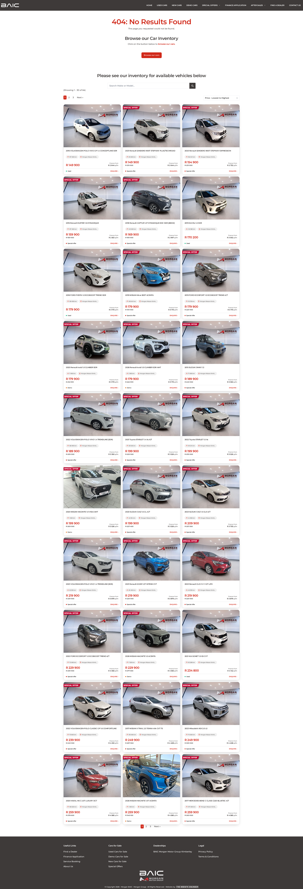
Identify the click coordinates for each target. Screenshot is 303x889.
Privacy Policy (205, 851)
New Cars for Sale (117, 861)
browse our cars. (166, 44)
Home (149, 5)
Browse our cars (151, 55)
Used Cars (162, 5)
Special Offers (210, 5)
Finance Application (235, 5)
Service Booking (71, 861)
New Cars (177, 5)
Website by (182, 887)
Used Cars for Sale (117, 851)
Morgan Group (140, 887)
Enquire (114, 171)
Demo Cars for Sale (118, 856)
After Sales (257, 5)
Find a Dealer (277, 5)
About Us (68, 866)
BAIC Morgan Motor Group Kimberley (172, 851)
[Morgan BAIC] (10, 5)
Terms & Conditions (208, 856)
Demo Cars (191, 5)
